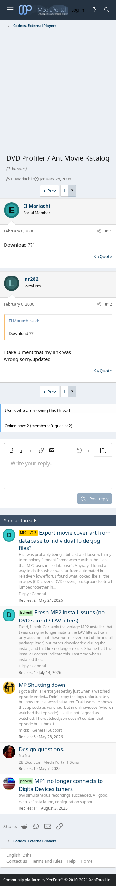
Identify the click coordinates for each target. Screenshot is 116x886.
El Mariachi (21, 179)
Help (71, 861)
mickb (24, 730)
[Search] (107, 10)
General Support (47, 730)
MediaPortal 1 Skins (61, 762)
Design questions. (41, 749)
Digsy (24, 594)
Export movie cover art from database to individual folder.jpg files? (65, 540)
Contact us (16, 861)
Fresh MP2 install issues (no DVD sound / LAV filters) (62, 616)
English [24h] (18, 855)
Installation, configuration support (63, 802)
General (39, 594)
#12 (108, 304)
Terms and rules (47, 861)
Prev (51, 191)
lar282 (31, 279)
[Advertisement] (58, 92)
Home (86, 861)
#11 (108, 231)
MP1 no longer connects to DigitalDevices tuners (61, 785)
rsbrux (24, 802)
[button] (11, 450)
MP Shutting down (42, 684)
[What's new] (94, 10)
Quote (106, 256)
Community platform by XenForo (57, 879)
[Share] (99, 231)
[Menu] (10, 10)
